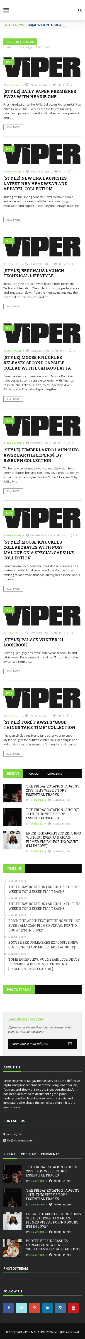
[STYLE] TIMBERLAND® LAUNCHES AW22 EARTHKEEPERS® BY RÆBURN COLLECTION (41, 455)
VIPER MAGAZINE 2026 (38, 1332)
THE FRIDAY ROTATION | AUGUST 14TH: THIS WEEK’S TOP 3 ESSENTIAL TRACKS (52, 814)
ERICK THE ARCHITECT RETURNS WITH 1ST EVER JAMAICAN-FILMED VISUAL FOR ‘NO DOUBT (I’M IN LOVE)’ (53, 839)
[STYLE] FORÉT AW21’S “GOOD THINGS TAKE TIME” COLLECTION (39, 724)
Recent (13, 773)
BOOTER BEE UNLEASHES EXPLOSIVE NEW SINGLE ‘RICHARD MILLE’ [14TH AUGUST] (53, 1245)
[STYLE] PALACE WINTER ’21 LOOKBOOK (33, 642)
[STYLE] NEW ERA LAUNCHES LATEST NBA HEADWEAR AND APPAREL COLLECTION (35, 183)
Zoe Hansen (14, 171)
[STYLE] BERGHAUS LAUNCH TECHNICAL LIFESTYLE (33, 273)
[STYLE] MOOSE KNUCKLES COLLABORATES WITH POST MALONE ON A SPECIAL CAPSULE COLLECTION (38, 550)
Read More (13, 127)
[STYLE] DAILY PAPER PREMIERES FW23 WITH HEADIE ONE (39, 94)
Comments (54, 773)
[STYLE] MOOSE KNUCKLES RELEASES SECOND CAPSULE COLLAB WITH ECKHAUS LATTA (37, 363)
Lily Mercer (13, 84)
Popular (33, 773)
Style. (9, 62)
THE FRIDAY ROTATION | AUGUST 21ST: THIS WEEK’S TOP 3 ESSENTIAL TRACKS (52, 790)
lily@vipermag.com (20, 1140)
